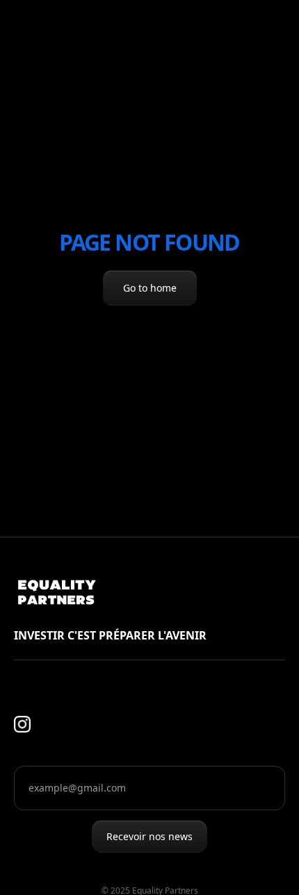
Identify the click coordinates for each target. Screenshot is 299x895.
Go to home (150, 287)
